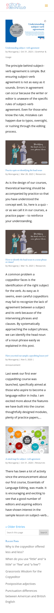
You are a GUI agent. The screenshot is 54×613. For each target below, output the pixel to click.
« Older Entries (15, 527)
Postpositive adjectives (20, 584)
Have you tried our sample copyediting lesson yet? (26, 355)
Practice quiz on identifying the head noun (23, 170)
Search (43, 532)
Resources (41, 174)
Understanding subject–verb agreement (22, 47)
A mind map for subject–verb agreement (22, 458)
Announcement (12, 365)
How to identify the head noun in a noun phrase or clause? (26, 260)
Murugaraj (13, 51)
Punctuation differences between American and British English (25, 596)
